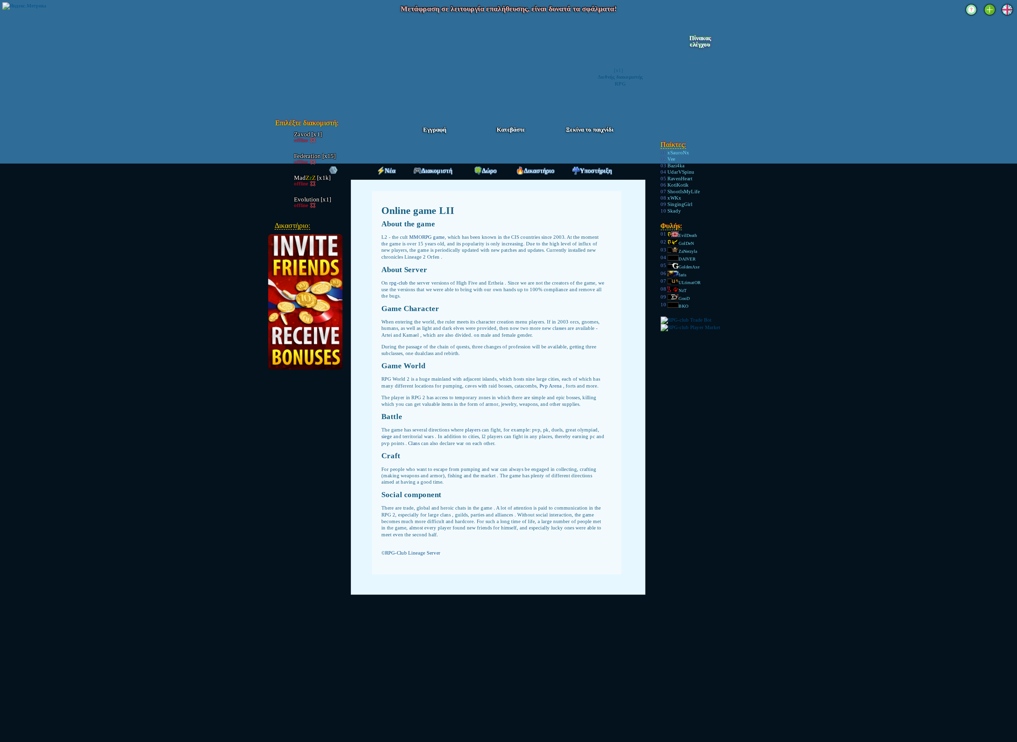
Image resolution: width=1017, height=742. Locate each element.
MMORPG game (427, 237)
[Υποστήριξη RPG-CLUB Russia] (971, 16)
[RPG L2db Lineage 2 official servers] (325, 62)
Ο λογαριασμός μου (699, 55)
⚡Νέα (386, 170)
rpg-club (399, 282)
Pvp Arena (551, 385)
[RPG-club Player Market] (690, 327)
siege (387, 436)
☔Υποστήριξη (592, 170)
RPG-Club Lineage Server (412, 552)
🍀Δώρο (485, 170)
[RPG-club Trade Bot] (686, 320)
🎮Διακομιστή (432, 170)
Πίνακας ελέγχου (700, 41)
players (473, 430)
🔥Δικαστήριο (535, 170)
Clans (414, 443)
